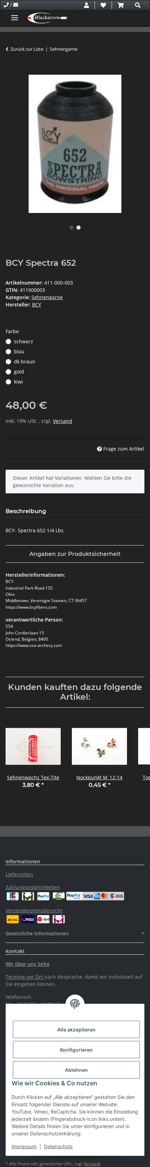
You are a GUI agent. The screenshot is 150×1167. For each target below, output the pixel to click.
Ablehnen (76, 1070)
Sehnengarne (47, 297)
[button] (86, 5)
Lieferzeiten (19, 874)
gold (19, 371)
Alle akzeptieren (76, 1030)
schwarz (23, 341)
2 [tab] (78, 227)
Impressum (24, 1146)
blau (19, 351)
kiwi (18, 381)
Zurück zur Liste (26, 49)
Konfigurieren (76, 1050)
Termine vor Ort (24, 976)
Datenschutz (58, 1146)
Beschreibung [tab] (26, 511)
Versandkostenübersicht (34, 910)
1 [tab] (71, 227)
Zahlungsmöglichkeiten (33, 887)
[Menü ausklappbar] (14, 14)
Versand (62, 421)
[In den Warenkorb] (11, 71)
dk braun (24, 361)
